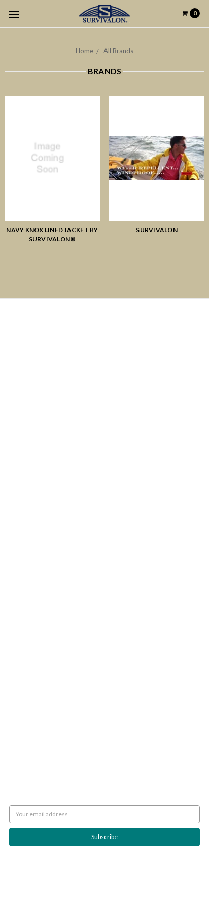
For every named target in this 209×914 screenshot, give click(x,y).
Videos (18, 444)
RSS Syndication (30, 454)
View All (20, 672)
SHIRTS (18, 549)
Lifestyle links (27, 604)
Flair (128, 881)
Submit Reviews (30, 399)
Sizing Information (33, 362)
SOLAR (18, 513)
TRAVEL (19, 568)
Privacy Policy (27, 390)
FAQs (16, 426)
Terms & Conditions (36, 408)
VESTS (17, 540)
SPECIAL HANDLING (36, 622)
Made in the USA (31, 613)
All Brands (118, 51)
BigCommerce (62, 881)
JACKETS (21, 522)
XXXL (16, 558)
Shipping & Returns (34, 371)
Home (84, 51)
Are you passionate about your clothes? (62, 381)
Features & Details (34, 435)
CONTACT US (27, 577)
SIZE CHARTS (27, 586)
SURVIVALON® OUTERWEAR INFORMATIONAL (74, 595)
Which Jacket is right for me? (47, 344)
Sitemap (20, 463)
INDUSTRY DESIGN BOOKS (45, 504)
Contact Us (24, 417)
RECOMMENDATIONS (39, 353)
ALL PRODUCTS (30, 531)
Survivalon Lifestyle (35, 335)
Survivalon (157, 230)
